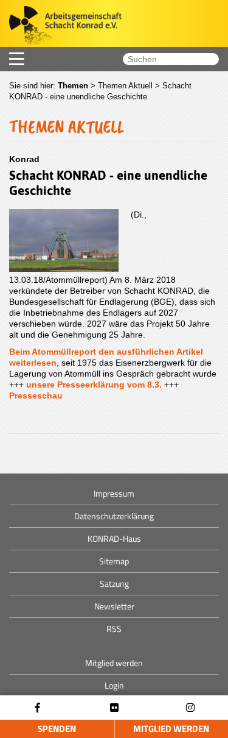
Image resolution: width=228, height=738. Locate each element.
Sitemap (114, 561)
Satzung (114, 583)
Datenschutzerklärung (114, 515)
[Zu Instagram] (190, 708)
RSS (114, 628)
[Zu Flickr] (114, 708)
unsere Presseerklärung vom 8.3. (94, 384)
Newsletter (114, 606)
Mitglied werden (114, 662)
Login (114, 685)
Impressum (114, 493)
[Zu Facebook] (37, 708)
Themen (73, 85)
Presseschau (36, 395)
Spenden (57, 729)
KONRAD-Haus (114, 538)
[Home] (61, 26)
